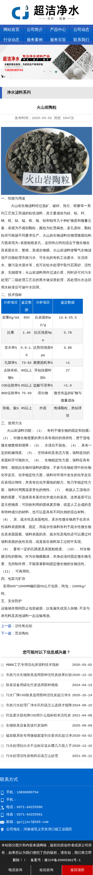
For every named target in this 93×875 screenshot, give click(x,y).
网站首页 (11, 30)
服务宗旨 (58, 40)
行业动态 (11, 40)
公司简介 (35, 30)
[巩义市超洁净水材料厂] (46, 21)
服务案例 (35, 40)
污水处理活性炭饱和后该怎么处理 (32, 756)
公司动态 (81, 30)
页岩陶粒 (22, 633)
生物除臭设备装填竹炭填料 (27, 726)
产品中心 (58, 30)
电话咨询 (15, 870)
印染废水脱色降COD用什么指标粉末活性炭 (38, 715)
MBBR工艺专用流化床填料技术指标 (32, 665)
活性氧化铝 (23, 626)
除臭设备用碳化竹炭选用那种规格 (32, 685)
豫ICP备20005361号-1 (62, 860)
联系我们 (81, 40)
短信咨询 (46, 870)
